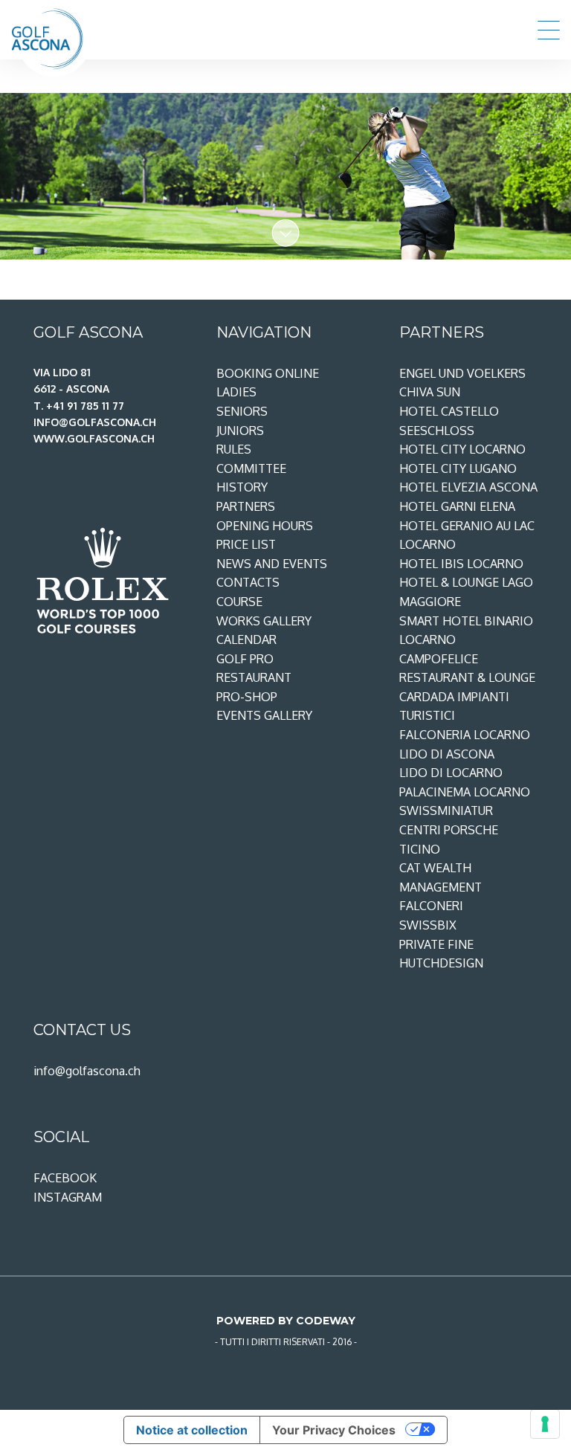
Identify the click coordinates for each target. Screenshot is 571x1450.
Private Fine (436, 944)
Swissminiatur (446, 810)
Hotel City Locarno (462, 449)
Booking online (267, 373)
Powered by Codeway (285, 1320)
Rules (233, 449)
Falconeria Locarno (464, 734)
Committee (251, 468)
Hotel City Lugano (458, 468)
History (242, 487)
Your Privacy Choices (334, 1429)
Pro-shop (246, 696)
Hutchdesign (441, 963)
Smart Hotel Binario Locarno (466, 630)
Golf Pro (245, 658)
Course (239, 601)
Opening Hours (264, 525)
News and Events (271, 563)
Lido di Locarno (451, 772)
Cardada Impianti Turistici (454, 706)
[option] (285, 176)
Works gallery (264, 620)
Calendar (246, 639)
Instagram (67, 1197)
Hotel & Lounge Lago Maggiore (466, 592)
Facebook (65, 1177)
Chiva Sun (429, 391)
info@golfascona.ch (87, 1070)
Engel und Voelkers (462, 373)
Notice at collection (192, 1429)
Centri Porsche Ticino (448, 839)
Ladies (236, 391)
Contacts (248, 582)
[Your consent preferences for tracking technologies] (545, 1424)
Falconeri (431, 905)
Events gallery (264, 715)
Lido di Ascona (446, 754)
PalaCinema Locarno (464, 791)
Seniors (242, 411)
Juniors (240, 430)
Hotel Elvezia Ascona (468, 487)
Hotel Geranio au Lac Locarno (467, 535)
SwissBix (428, 925)
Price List (246, 544)
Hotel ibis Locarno (461, 563)
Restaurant (253, 677)
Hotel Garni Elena (457, 506)
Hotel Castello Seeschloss (449, 421)
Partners (245, 506)
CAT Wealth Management (440, 877)
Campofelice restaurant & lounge (467, 668)
